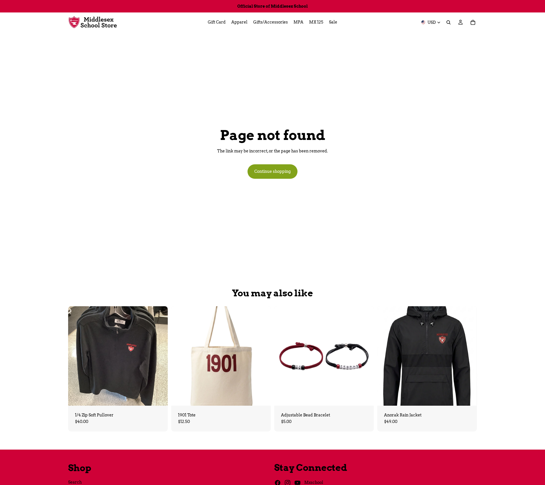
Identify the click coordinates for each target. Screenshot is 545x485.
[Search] (448, 22)
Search (75, 482)
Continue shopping (272, 171)
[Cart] (473, 22)
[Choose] (159, 397)
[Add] (262, 397)
